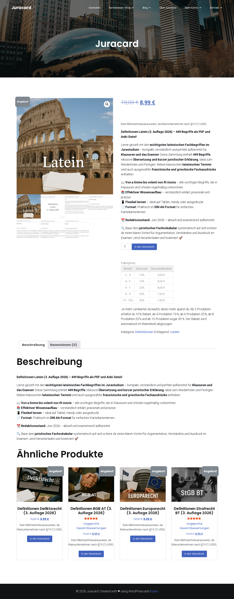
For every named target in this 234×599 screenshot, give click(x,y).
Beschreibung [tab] (33, 345)
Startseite (94, 7)
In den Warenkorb (144, 246)
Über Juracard (167, 7)
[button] (107, 104)
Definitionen (144, 332)
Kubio (154, 591)
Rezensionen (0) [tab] (63, 345)
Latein (174, 332)
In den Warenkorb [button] (40, 538)
